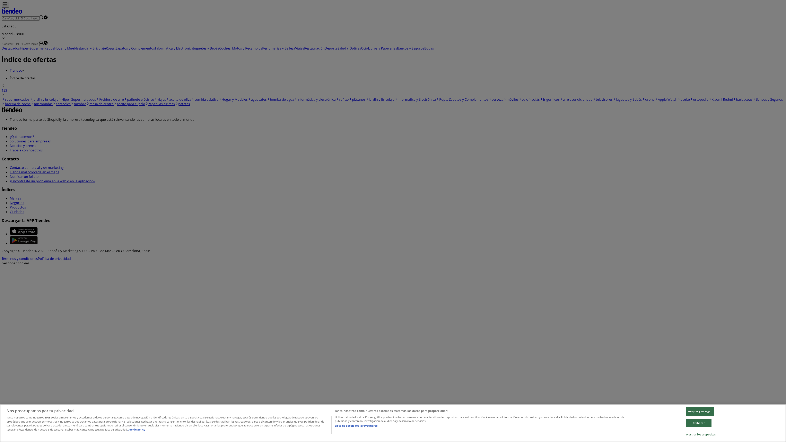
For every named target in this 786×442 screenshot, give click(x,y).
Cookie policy (136, 429)
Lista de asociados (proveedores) (356, 425)
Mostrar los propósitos (701, 434)
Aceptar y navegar (700, 411)
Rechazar (699, 423)
